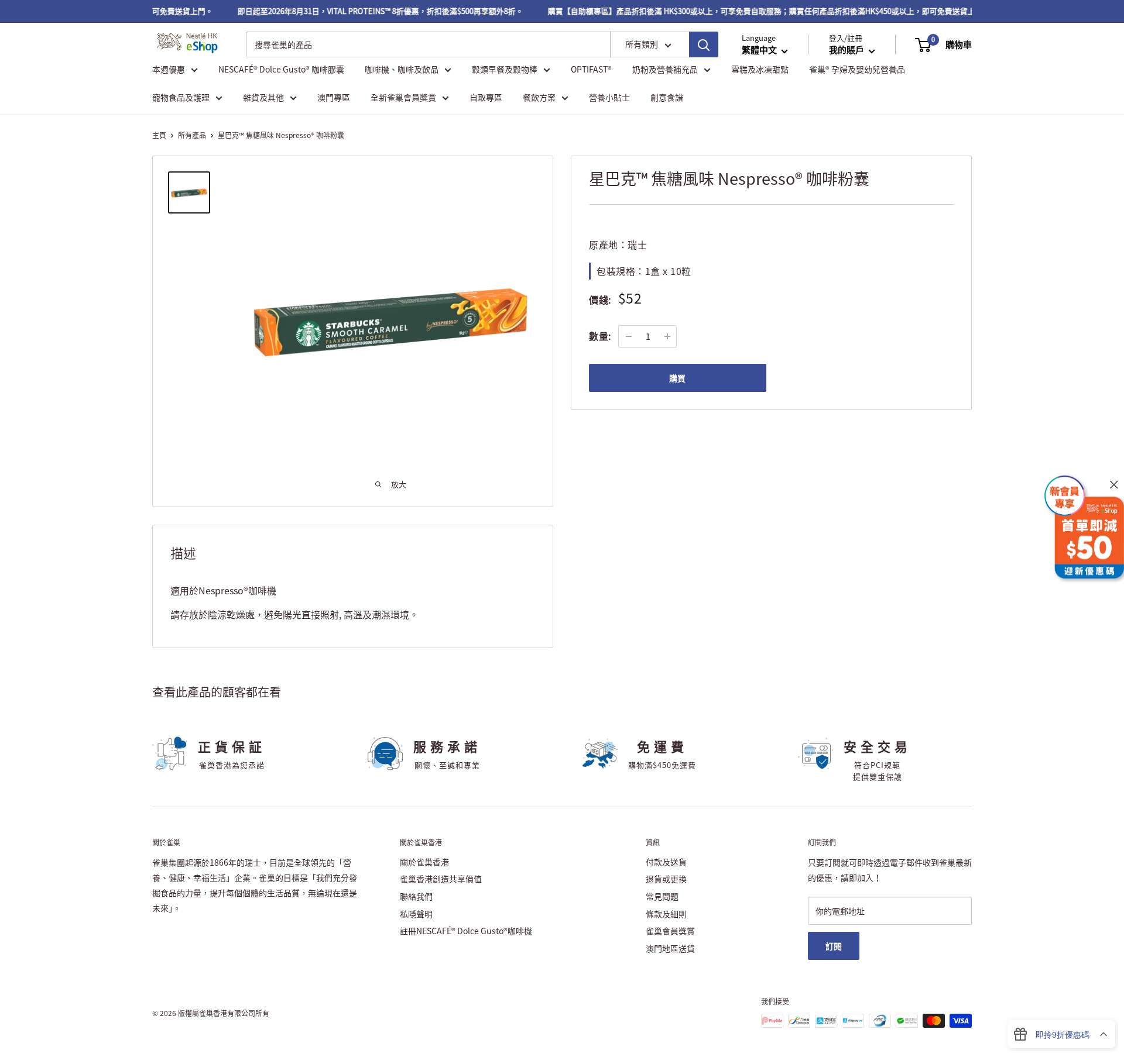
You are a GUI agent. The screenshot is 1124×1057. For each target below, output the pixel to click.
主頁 (159, 135)
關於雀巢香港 (424, 861)
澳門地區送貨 (670, 948)
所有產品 (192, 135)
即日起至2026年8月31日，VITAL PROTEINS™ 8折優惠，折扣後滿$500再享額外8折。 (371, 10)
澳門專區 (333, 97)
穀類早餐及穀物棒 (504, 69)
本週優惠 (168, 69)
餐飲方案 (539, 97)
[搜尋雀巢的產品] (703, 45)
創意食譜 (666, 97)
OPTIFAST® (591, 69)
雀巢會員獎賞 (670, 931)
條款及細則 (666, 914)
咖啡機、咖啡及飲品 (401, 69)
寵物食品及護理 (181, 97)
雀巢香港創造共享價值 (441, 878)
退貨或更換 (666, 878)
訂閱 (833, 946)
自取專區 (486, 97)
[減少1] (629, 336)
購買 (677, 378)
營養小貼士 (609, 97)
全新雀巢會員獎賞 (403, 97)
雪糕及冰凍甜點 (760, 69)
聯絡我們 (416, 896)
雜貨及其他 (263, 97)
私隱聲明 (416, 914)
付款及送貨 (666, 861)
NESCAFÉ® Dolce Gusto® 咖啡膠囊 (281, 69)
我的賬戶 (847, 50)
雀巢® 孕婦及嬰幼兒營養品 (857, 69)
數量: (600, 336)
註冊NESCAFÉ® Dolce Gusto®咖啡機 (466, 931)
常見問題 (662, 896)
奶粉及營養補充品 (665, 69)
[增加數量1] (667, 336)
